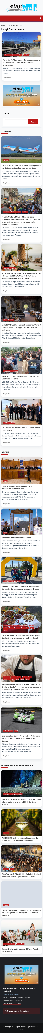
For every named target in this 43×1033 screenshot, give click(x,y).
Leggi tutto (8, 78)
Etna (20, 54)
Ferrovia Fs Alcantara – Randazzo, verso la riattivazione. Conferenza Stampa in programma (21, 62)
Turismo (6, 160)
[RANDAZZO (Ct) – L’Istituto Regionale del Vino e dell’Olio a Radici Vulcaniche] (21, 822)
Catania (6, 422)
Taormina (6, 268)
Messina (25, 54)
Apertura (14, 54)
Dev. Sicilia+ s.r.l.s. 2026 (12, 1003)
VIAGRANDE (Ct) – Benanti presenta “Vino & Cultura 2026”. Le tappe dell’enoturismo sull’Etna (21, 327)
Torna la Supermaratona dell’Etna (16, 538)
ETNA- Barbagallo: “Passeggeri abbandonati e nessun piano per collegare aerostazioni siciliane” (21, 912)
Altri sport (14, 625)
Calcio (5, 628)
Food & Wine (7, 371)
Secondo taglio (15, 581)
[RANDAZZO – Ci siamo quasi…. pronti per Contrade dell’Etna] (21, 360)
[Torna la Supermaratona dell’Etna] (21, 522)
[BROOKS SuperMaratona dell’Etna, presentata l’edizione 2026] (21, 470)
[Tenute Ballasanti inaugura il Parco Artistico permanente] (21, 933)
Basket (32, 625)
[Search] (40, 18)
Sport (5, 481)
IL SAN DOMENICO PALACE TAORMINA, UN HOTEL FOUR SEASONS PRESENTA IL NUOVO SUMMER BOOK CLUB (21, 276)
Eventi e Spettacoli (16, 794)
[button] (3, 18)
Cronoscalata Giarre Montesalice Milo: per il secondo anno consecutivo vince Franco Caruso (21, 738)
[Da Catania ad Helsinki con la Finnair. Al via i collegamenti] (21, 412)
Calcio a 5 (12, 628)
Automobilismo (23, 625)
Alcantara (7, 54)
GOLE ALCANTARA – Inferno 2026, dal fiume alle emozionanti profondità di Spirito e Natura (21, 802)
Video (5, 630)
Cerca (6, 113)
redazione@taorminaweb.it (12, 1000)
